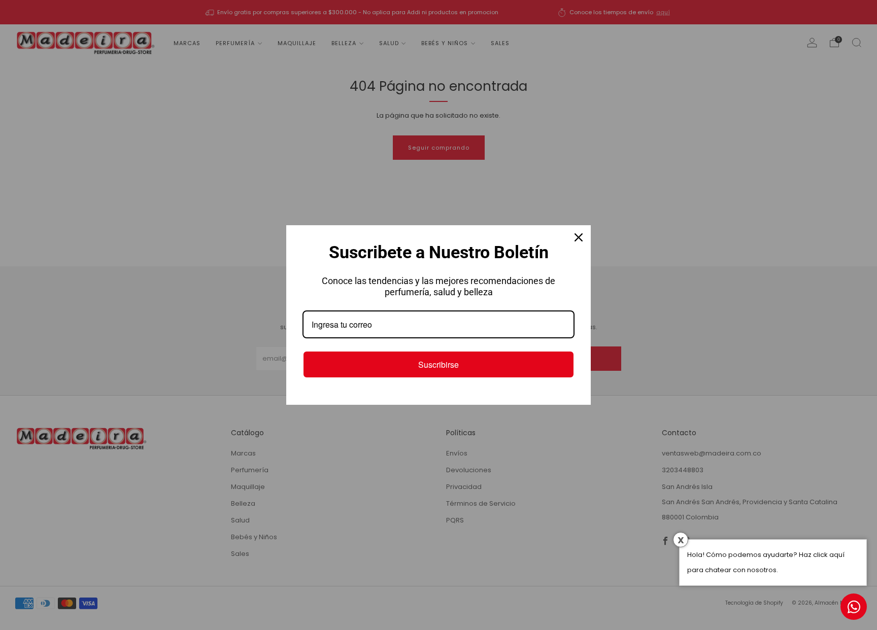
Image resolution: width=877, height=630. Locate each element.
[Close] (578, 237)
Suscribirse (438, 364)
